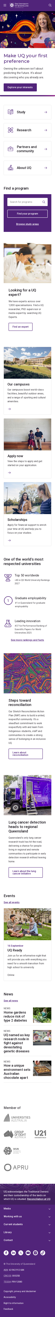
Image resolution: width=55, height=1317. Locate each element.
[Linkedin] (13, 1253)
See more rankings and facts (27, 640)
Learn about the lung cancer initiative (24, 872)
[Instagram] (35, 1253)
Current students (13, 1224)
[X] (20, 1253)
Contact (8, 1240)
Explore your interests (20, 87)
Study (21, 112)
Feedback (8, 1309)
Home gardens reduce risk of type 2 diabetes (15, 1016)
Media (7, 1208)
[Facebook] (6, 1253)
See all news (11, 1000)
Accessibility (10, 1297)
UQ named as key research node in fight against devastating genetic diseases (17, 1043)
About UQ (24, 168)
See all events (12, 902)
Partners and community (27, 149)
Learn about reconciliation (20, 753)
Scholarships (17, 520)
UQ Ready (14, 950)
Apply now (15, 456)
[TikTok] (42, 1253)
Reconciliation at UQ (38, 1199)
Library (8, 1232)
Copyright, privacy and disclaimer (20, 1291)
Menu (5, 5)
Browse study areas (27, 224)
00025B (16, 1276)
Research (24, 130)
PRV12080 (17, 1282)
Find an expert (21, 326)
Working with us (13, 1216)
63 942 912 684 (16, 1270)
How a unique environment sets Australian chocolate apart (17, 1072)
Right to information (14, 1303)
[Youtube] (28, 1253)
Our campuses (18, 384)
